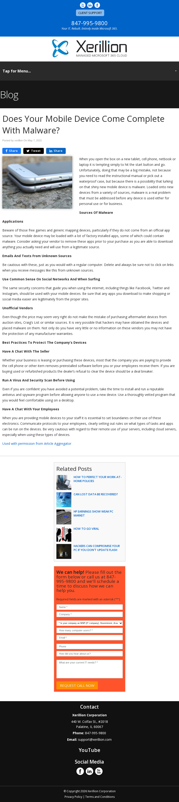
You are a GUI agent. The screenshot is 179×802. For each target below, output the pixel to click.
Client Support (90, 13)
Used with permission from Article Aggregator (36, 443)
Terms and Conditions (100, 797)
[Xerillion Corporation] (89, 56)
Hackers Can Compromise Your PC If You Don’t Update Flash (97, 548)
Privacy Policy (73, 797)
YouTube (89, 750)
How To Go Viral (86, 529)
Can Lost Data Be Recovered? (96, 494)
